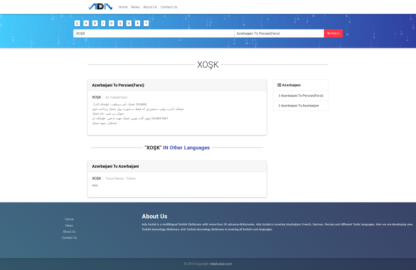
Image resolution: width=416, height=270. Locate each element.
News (135, 7)
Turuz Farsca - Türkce (120, 178)
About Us (150, 7)
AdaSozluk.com (221, 264)
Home (123, 7)
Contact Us (169, 7)
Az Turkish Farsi (116, 97)
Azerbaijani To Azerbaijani (115, 166)
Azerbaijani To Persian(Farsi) (118, 85)
